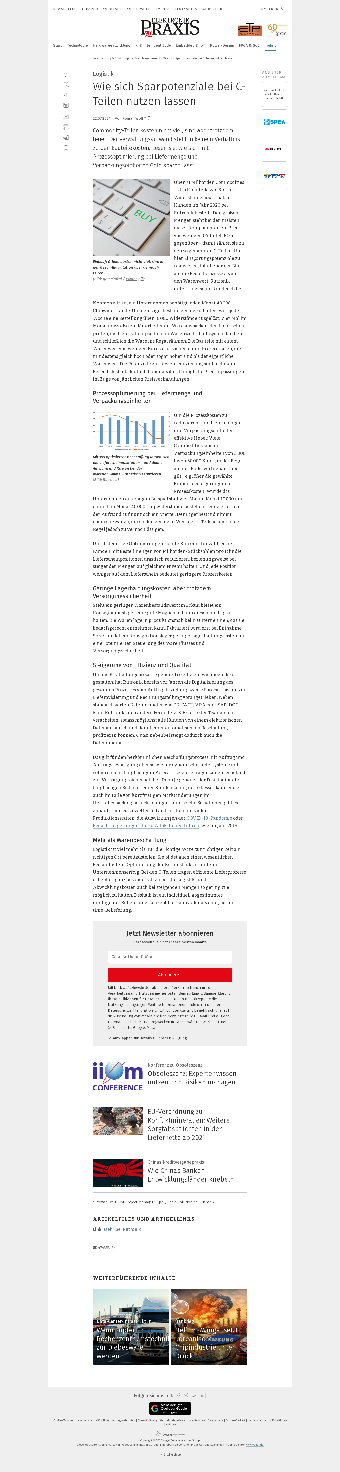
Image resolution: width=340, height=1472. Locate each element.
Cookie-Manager (64, 1420)
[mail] (66, 116)
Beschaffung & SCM (107, 58)
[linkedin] (66, 105)
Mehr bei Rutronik (122, 1229)
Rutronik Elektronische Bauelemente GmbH (274, 94)
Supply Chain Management (142, 58)
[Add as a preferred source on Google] (170, 1408)
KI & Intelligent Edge (153, 45)
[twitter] (66, 84)
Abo (267, 1420)
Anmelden (268, 9)
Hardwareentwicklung (111, 45)
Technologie (77, 45)
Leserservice (85, 1420)
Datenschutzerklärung (127, 1010)
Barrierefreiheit (236, 1420)
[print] (66, 127)
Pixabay (132, 279)
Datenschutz (216, 1420)
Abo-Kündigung (148, 1420)
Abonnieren (170, 975)
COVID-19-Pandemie (209, 818)
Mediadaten (197, 1420)
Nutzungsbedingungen (127, 1004)
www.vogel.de (255, 1444)
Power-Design (222, 45)
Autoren (171, 1424)
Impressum (255, 1420)
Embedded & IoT (190, 45)
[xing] (66, 94)
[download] (66, 137)
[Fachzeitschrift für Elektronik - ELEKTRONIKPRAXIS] (57, 45)
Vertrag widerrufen (124, 1420)
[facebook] (66, 73)
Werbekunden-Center (173, 1420)
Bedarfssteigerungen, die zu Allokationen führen (146, 825)
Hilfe (106, 1420)
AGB (98, 1420)
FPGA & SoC (249, 45)
